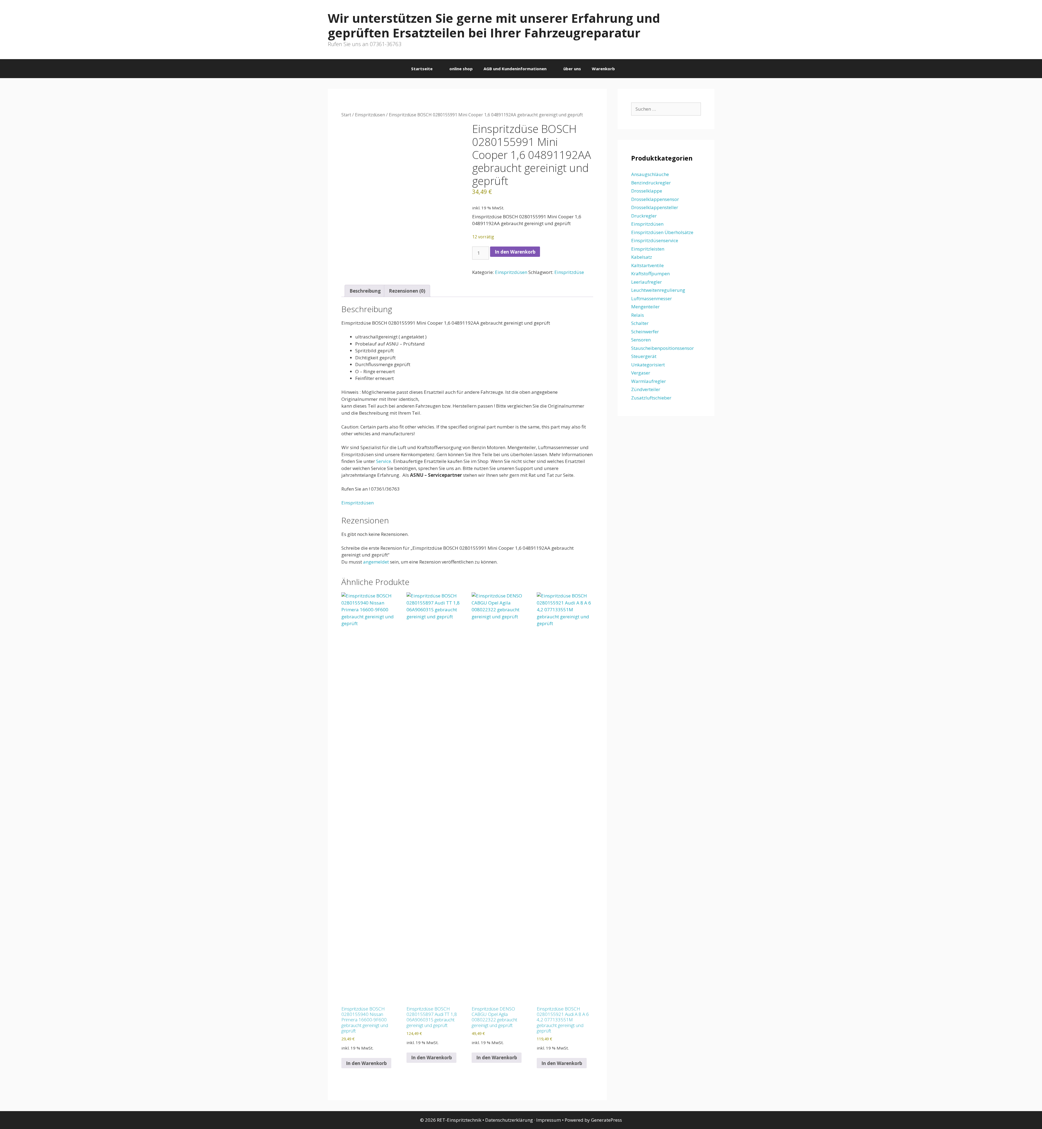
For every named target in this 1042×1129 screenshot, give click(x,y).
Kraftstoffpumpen (650, 273)
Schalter (640, 323)
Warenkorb (603, 68)
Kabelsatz (641, 257)
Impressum (548, 1120)
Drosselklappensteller (654, 207)
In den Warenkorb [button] (366, 1063)
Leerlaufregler (646, 282)
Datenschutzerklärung (509, 1120)
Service (383, 461)
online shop (461, 68)
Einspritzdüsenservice (654, 240)
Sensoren (641, 340)
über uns (572, 68)
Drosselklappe (646, 191)
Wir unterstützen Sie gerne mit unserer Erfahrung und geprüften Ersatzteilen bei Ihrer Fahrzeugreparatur (494, 25)
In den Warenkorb (515, 252)
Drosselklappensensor (655, 199)
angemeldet (376, 562)
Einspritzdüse (569, 272)
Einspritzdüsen (370, 115)
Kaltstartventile (647, 265)
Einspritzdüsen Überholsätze (662, 232)
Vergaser (640, 373)
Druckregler (644, 216)
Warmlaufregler (648, 381)
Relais (637, 315)
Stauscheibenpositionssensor (662, 348)
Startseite (422, 68)
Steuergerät (643, 356)
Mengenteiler (645, 306)
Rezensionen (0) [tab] (407, 291)
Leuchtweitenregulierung (658, 290)
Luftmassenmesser (651, 298)
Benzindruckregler (651, 183)
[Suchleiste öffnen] (628, 68)
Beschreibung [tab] (365, 291)
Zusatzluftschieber (651, 398)
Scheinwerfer (645, 331)
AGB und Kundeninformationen (515, 68)
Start (346, 115)
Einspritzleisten (647, 249)
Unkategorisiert (648, 365)
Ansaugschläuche (650, 174)
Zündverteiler (645, 389)
